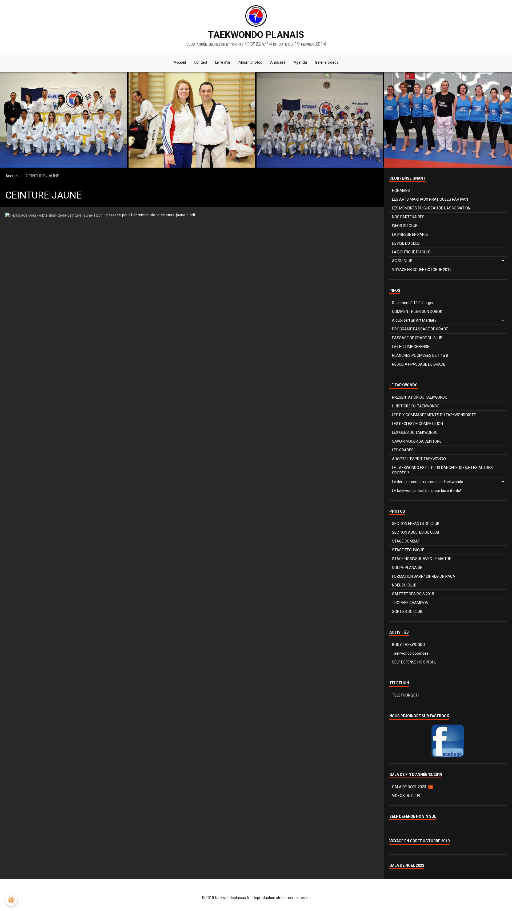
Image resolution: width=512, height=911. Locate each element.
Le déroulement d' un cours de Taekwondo (427, 482)
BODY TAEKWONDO (408, 644)
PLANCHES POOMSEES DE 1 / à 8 (420, 355)
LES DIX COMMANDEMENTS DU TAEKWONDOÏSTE (434, 415)
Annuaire (278, 62)
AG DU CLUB (402, 261)
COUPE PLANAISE (407, 567)
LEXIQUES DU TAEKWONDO (415, 432)
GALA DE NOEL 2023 (411, 787)
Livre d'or (222, 62)
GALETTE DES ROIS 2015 (413, 594)
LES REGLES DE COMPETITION (417, 424)
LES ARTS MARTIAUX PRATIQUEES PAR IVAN (430, 199)
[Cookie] (11, 900)
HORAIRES (401, 190)
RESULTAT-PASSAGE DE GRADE (418, 364)
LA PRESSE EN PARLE (410, 234)
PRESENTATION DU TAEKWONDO (419, 397)
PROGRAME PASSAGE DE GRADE (420, 329)
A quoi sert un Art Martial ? (414, 320)
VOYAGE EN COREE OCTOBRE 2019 (421, 270)
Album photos (250, 62)
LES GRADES (403, 450)
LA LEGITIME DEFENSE (410, 347)
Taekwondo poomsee (410, 653)
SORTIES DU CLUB (407, 611)
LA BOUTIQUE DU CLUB (411, 252)
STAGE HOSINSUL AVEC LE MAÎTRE (421, 559)
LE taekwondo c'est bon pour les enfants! (426, 490)
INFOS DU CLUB (405, 226)
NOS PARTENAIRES (408, 217)
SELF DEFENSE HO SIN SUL (414, 662)
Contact (200, 62)
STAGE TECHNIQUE (408, 550)
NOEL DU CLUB (404, 585)
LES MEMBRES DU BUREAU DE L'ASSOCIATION (431, 208)
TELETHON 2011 (406, 695)
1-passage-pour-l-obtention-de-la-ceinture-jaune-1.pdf (149, 215)
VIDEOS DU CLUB (406, 795)
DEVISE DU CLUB (406, 243)
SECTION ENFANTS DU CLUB (415, 523)
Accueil (180, 62)
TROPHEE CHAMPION (410, 603)
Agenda (300, 62)
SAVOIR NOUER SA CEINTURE (417, 441)
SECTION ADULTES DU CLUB (415, 532)
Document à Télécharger (413, 303)
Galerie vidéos (326, 62)
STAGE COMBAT (406, 541)
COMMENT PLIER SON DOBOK (417, 311)
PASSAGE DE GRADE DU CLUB (417, 338)
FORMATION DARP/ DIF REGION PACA (423, 576)
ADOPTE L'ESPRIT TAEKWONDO (419, 459)
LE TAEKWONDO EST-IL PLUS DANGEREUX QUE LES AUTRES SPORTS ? (442, 470)
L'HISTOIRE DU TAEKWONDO (415, 406)
